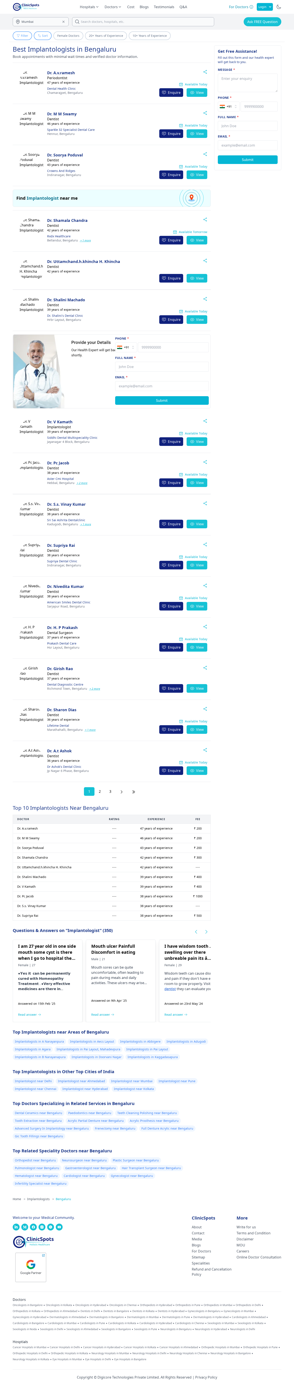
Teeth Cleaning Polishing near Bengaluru (147, 1113)
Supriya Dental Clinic (62, 561)
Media (197, 1239)
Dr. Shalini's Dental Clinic (65, 316)
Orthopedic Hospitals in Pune (260, 1347)
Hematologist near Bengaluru (36, 1176)
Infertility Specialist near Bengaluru (41, 1183)
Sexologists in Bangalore (116, 1329)
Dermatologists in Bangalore (106, 1317)
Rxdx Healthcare (59, 236)
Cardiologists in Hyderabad (155, 1323)
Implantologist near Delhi (33, 1081)
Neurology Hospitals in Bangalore (230, 1353)
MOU (241, 1245)
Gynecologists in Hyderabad (29, 1317)
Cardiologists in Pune (92, 1323)
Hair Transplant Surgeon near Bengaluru (151, 1168)
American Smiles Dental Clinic (68, 602)
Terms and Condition (254, 1233)
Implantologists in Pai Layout (147, 1049)
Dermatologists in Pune (176, 1317)
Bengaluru (65, 93)
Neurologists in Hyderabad (211, 1329)
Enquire (174, 92)
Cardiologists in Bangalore (28, 1323)
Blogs (144, 7)
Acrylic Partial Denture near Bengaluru (96, 1121)
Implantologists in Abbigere (140, 1041)
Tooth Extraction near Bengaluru (38, 1121)
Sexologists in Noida (25, 1329)
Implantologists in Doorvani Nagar (97, 1057)
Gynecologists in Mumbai (239, 1311)
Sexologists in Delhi (51, 1329)
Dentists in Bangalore (116, 1311)
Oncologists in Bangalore (28, 1305)
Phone (122, 338)
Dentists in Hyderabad (171, 1311)
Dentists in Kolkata (143, 1311)
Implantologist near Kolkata (134, 1089)
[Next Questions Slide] (206, 931)
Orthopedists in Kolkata (26, 1311)
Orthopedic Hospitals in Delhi (30, 1353)
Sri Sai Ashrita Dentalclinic (66, 520)
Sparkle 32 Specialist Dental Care (71, 130)
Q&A (183, 7)
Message (226, 70)
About (197, 1227)
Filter (24, 36)
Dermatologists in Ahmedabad (68, 1317)
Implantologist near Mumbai (132, 1081)
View (200, 92)
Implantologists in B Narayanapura (40, 1057)
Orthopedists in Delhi (248, 1305)
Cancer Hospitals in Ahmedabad (178, 1347)
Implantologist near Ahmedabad (81, 1081)
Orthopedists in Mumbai (218, 1305)
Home (19, 1199)
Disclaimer (245, 1239)
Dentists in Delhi (90, 1311)
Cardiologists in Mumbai (62, 1323)
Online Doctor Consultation (259, 1257)
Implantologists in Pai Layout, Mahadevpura (88, 1049)
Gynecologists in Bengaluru (204, 1311)
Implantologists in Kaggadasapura (153, 1057)
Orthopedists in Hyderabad (156, 1305)
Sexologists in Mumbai (220, 1323)
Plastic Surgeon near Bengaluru (136, 1160)
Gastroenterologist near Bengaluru (90, 1168)
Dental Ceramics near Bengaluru (38, 1113)
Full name (125, 358)
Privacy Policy (206, 1377)
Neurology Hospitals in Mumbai (110, 1353)
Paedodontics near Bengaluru (89, 1113)
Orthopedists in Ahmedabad (60, 1311)
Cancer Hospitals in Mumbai (29, 1347)
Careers (243, 1251)
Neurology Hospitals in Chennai (188, 1353)
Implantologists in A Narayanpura (39, 1041)
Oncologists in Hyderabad (90, 1305)
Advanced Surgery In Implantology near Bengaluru (52, 1128)
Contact (198, 1233)
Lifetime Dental (58, 725)
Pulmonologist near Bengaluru (37, 1168)
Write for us (246, 1227)
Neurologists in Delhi (242, 1329)
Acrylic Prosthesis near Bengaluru (154, 1121)
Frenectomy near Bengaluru (115, 1128)
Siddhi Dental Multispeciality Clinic (72, 438)
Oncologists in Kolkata (59, 1305)
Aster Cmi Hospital (60, 479)
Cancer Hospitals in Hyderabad (101, 1347)
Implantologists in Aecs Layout (92, 1041)
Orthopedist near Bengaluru (35, 1160)
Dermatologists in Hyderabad (211, 1317)
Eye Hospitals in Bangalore (130, 1359)
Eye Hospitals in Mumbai (67, 1359)
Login (262, 7)
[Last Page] (134, 791)
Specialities (201, 1263)
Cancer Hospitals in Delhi (65, 1347)
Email (121, 377)
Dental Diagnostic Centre (65, 684)
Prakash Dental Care (61, 643)
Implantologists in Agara (33, 1049)
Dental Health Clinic (61, 89)
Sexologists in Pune (145, 1329)
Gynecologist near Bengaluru (132, 1176)
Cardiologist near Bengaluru (84, 1176)
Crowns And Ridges (61, 171)
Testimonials (164, 7)
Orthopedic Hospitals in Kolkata (69, 1353)
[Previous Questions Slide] (196, 931)
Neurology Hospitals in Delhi (149, 1353)
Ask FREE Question (262, 21)
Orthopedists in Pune (187, 1305)
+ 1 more (85, 240)
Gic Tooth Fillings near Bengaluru (39, 1136)
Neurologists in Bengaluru (176, 1329)
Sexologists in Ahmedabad (82, 1329)
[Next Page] (122, 791)
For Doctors (201, 1251)
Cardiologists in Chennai (189, 1323)
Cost (131, 7)
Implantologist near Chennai (35, 1089)
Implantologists (40, 1199)
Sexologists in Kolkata (250, 1323)
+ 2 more (81, 483)
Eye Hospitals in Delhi (98, 1359)
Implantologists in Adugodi (186, 1041)
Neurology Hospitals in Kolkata (31, 1359)
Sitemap (198, 1257)
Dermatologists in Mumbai (143, 1317)
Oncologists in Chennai (123, 1305)
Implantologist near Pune (177, 1081)
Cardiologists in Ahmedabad (249, 1317)
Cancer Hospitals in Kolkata (140, 1347)
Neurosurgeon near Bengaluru (84, 1160)
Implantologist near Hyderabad (85, 1089)
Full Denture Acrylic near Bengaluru (167, 1128)
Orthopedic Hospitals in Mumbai (220, 1347)
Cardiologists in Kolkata (122, 1323)
